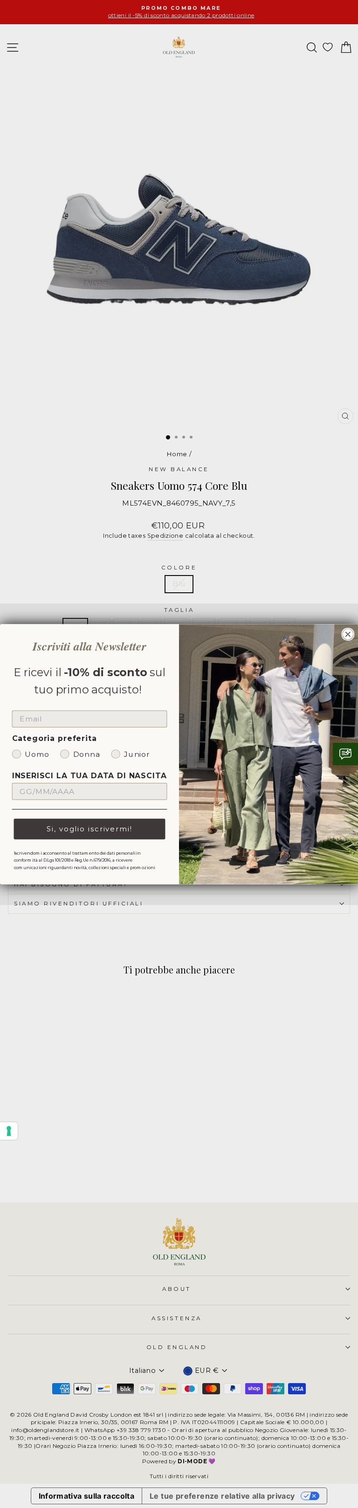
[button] (345, 754)
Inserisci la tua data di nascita (89, 775)
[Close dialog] (348, 634)
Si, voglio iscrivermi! (89, 828)
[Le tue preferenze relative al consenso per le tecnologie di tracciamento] (9, 1131)
